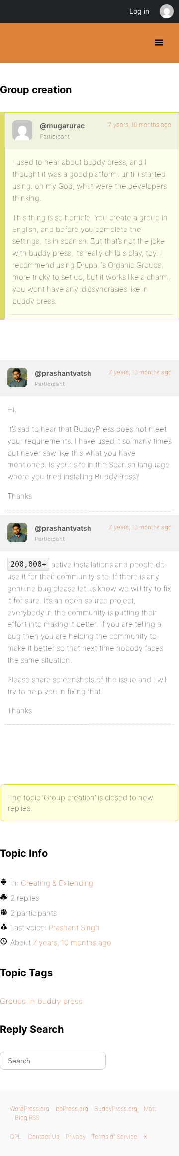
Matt (150, 1108)
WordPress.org (29, 1108)
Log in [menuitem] (139, 11)
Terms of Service (114, 1136)
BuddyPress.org (16, 43)
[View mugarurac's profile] (22, 130)
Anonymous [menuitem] (166, 11)
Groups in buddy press (41, 1001)
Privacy (76, 1136)
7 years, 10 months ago (139, 124)
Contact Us (43, 1136)
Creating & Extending (57, 883)
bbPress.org (72, 1108)
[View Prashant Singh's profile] (17, 377)
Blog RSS (27, 1117)
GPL (15, 1136)
